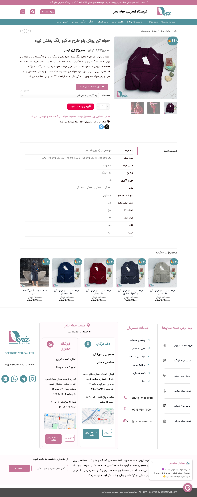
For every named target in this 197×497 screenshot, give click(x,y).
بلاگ (91, 22)
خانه (175, 31)
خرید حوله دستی (182, 406)
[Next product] (28, 31)
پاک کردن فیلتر (25, 91)
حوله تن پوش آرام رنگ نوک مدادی (34, 292)
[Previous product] (22, 31)
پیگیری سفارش (78, 22)
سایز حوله (106, 95)
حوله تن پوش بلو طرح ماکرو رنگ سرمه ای (66, 292)
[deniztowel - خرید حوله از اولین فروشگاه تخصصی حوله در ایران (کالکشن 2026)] (164, 12)
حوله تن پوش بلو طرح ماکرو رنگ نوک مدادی (130, 292)
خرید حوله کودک (182, 361)
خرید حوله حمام (183, 376)
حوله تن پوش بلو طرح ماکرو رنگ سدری (162, 292)
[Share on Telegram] (101, 127)
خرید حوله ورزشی (182, 421)
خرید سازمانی (138, 348)
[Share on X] (106, 127)
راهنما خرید (118, 22)
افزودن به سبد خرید (80, 106)
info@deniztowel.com (140, 421)
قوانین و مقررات (137, 357)
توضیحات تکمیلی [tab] (170, 151)
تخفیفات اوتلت (134, 22)
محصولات (153, 22)
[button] (32, 11)
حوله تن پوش (165, 31)
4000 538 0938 (141, 410)
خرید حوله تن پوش (183, 346)
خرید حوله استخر (182, 391)
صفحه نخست (168, 22)
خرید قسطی (103, 22)
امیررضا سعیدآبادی (109, 492)
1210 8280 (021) (142, 398)
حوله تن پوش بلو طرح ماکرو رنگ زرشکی (98, 292)
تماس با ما (62, 22)
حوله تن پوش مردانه (149, 31)
